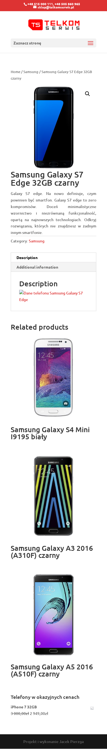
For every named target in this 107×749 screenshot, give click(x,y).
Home (15, 71)
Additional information (37, 266)
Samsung (30, 71)
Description (27, 257)
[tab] (53, 257)
